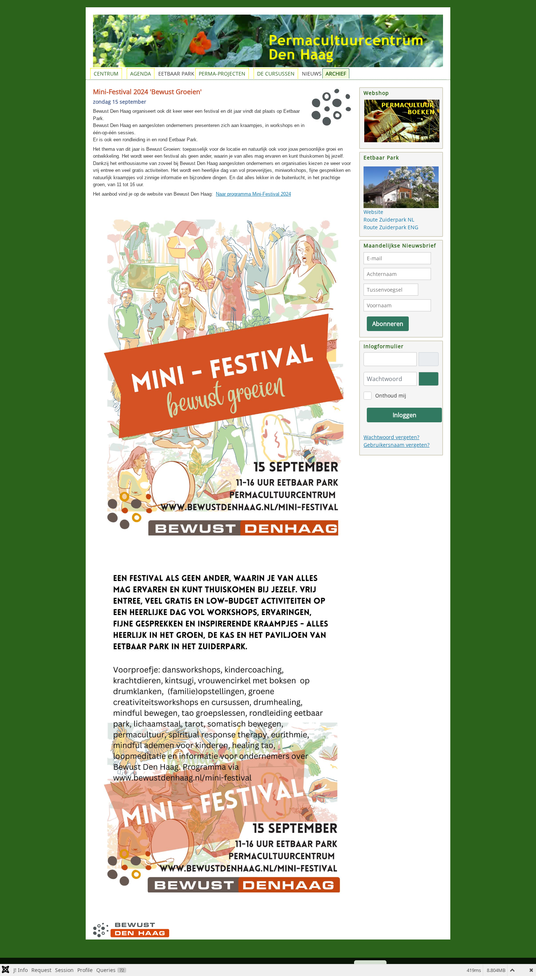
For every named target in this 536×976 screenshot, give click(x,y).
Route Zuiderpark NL (389, 219)
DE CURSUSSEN (276, 73)
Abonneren (387, 324)
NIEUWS (312, 73)
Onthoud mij (390, 395)
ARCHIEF (336, 73)
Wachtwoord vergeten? (391, 437)
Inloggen (404, 415)
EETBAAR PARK (176, 73)
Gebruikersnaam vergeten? (397, 444)
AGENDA (140, 73)
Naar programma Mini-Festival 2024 (253, 194)
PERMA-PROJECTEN (222, 73)
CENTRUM (106, 73)
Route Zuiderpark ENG (391, 227)
